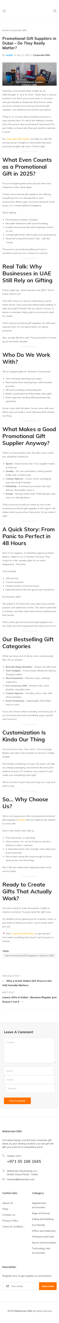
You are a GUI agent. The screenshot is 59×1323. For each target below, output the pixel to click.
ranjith (9, 55)
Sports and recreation (44, 1242)
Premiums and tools (43, 1236)
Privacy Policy (10, 1220)
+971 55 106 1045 (24, 1161)
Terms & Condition (12, 1226)
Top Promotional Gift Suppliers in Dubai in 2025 (29, 955)
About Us (7, 1203)
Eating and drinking (42, 1219)
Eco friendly (38, 1225)
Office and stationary (44, 1230)
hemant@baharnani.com (20, 1179)
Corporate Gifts (41, 55)
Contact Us (8, 1214)
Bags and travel (41, 1213)
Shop (5, 1208)
